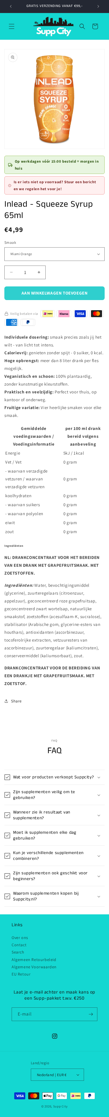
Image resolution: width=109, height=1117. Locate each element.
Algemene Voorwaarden (34, 966)
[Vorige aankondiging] (10, 6)
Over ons (20, 937)
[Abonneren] (90, 1014)
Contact (19, 944)
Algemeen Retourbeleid (34, 959)
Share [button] (16, 701)
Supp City (60, 1106)
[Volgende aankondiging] (98, 6)
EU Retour (21, 974)
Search (18, 952)
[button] (11, 26)
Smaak (10, 242)
